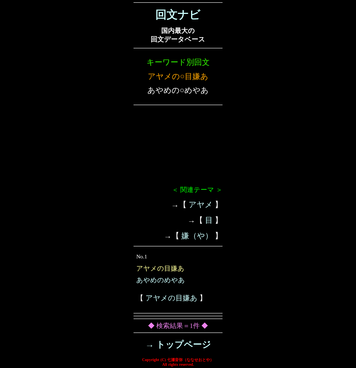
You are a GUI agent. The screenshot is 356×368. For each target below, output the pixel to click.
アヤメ (201, 204)
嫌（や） (197, 235)
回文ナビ (178, 14)
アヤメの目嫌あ (171, 298)
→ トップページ (178, 344)
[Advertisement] (178, 147)
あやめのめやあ (160, 280)
